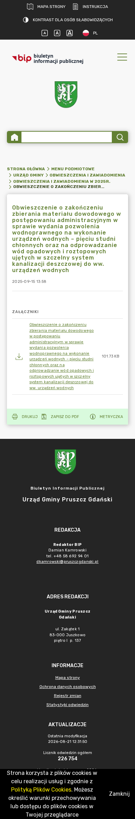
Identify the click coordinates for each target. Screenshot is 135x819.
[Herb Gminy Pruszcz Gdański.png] (67, 96)
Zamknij (119, 794)
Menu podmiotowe (72, 168)
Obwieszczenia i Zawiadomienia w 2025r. (61, 181)
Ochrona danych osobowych (67, 686)
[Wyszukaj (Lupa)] (119, 137)
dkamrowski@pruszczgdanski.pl (67, 561)
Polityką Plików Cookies (41, 789)
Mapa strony (51, 6)
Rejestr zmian (67, 695)
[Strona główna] (14, 137)
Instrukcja (95, 6)
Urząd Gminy (28, 175)
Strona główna (26, 168)
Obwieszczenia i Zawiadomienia (87, 175)
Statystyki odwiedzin (67, 704)
